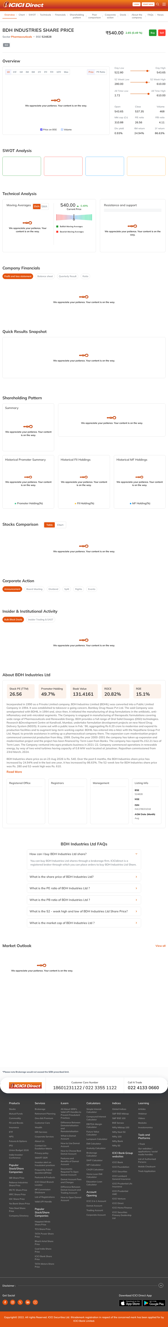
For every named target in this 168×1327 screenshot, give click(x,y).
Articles (142, 1109)
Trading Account (94, 1210)
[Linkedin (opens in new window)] (27, 1302)
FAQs (150, 14)
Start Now (148, 4)
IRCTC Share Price (18, 1190)
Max (66, 72)
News (160, 14)
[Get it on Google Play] (154, 1303)
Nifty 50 (116, 1145)
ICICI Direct (118, 1203)
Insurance (14, 1127)
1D (8, 72)
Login (136, 4)
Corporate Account (96, 1215)
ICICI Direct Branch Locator (44, 1183)
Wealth (38, 1127)
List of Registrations (45, 1197)
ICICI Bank (117, 1162)
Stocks (12, 1109)
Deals (123, 14)
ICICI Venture (119, 1198)
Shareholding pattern (77, 16)
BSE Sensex (118, 1122)
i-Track (141, 1144)
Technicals (45, 14)
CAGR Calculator (95, 1169)
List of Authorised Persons (147, 1160)
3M (27, 72)
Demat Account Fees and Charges (71, 1181)
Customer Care (42, 1122)
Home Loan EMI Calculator (94, 1175)
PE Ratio (100, 72)
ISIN (137, 805)
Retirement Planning (45, 1113)
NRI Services (41, 1132)
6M (33, 72)
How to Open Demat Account (71, 1199)
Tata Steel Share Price (17, 1209)
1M (21, 72)
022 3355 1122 (101, 1087)
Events (91, 589)
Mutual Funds (16, 1113)
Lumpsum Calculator (96, 1139)
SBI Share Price (16, 1177)
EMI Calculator (93, 1143)
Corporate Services (44, 1136)
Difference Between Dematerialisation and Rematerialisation (70, 1127)
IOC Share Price (17, 1199)
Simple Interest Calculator (93, 1110)
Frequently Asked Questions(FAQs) (43, 1171)
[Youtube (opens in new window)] (35, 1302)
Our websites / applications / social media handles (148, 1151)
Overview (9, 14)
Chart (22, 14)
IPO (11, 1145)
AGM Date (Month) (145, 814)
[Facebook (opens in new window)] (5, 1302)
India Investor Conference (16, 1156)
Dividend (53, 589)
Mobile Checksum (147, 1166)
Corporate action (110, 16)
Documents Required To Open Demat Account (70, 1171)
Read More (14, 772)
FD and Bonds (16, 1122)
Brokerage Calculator (91, 1154)
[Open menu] (164, 4)
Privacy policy (41, 1153)
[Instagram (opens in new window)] (12, 1302)
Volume (68, 129)
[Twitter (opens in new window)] (20, 1302)
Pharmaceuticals (21, 36)
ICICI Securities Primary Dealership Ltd (121, 1215)
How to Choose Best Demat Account (71, 1152)
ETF (11, 1132)
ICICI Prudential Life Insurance (122, 1185)
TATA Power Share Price (44, 1235)
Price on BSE (50, 129)
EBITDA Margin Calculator (94, 1125)
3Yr (45, 72)
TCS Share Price (43, 1229)
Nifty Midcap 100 (120, 1127)
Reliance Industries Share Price (18, 1184)
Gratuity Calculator (96, 1148)
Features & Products (45, 1177)
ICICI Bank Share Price (43, 1258)
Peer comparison (94, 16)
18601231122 (67, 1087)
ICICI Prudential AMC (120, 1192)
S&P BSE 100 (119, 1118)
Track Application (147, 1171)
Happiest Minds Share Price (42, 1223)
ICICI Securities (119, 1171)
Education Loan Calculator (94, 1183)
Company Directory (19, 1215)
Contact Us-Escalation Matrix (43, 1147)
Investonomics (145, 1127)
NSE (137, 799)
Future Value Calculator (92, 1133)
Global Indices (119, 1109)
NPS (11, 1136)
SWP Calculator (94, 1160)
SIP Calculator (93, 1165)
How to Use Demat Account (70, 1145)
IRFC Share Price (17, 1194)
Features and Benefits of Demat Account (70, 1161)
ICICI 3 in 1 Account (96, 1201)
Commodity (15, 1118)
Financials (60, 14)
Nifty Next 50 (119, 1132)
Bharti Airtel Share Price (44, 1242)
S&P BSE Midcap (120, 1113)
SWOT (32, 14)
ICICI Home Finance (122, 1207)
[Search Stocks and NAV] (157, 4)
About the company (137, 16)
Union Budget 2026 (19, 1150)
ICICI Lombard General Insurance (121, 1177)
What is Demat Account (68, 1137)
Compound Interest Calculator (96, 1118)
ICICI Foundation (120, 1167)
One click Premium (44, 1118)
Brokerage (40, 1109)
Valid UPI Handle (43, 1201)
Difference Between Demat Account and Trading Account (71, 1190)
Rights (78, 589)
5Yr (51, 72)
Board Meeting (34, 589)
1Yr (39, 72)
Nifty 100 (117, 1136)
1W (15, 72)
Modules (142, 1122)
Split (66, 589)
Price (91, 72)
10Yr (58, 72)
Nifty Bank (117, 1141)
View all (161, 945)
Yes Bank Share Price (19, 1203)
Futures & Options (18, 1141)
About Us (39, 1141)
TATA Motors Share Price (44, 1265)
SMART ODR (41, 1157)
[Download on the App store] (130, 1303)
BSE (137, 790)
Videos (141, 1118)
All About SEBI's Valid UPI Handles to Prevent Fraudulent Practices (71, 1113)
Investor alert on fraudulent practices (45, 1164)
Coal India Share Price (43, 1250)
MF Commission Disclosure (43, 1191)
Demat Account (94, 1205)
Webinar (142, 1113)
